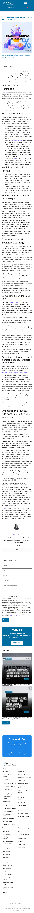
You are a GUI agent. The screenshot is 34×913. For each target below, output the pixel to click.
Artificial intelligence (8, 879)
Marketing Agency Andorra (7, 790)
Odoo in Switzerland (8, 821)
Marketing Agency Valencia (7, 780)
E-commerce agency (8, 811)
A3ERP (4, 871)
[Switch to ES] (27, 8)
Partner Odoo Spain (8, 865)
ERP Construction (7, 874)
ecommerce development (9, 808)
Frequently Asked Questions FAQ (22, 837)
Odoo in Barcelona (7, 860)
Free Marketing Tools (23, 834)
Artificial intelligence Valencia (8, 883)
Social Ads (4, 55)
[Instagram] (5, 768)
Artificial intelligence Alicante (8, 887)
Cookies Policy (21, 847)
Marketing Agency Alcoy (9, 793)
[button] (30, 66)
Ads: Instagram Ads (16, 140)
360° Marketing (22, 802)
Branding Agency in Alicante (23, 791)
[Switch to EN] (30, 8)
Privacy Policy (21, 844)
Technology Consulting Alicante (8, 837)
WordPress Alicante (23, 813)
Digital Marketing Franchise (7, 814)
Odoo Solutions (6, 831)
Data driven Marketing (8, 818)
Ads (6, 93)
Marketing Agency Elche (9, 786)
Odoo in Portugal (7, 863)
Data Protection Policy (16, 615)
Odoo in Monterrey (7, 868)
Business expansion (23, 808)
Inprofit (5, 508)
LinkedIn (16, 158)
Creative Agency (22, 780)
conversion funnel (13, 302)
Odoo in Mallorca (7, 854)
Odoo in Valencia (7, 848)
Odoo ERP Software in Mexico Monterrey (8, 842)
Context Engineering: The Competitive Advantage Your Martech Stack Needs (16, 685)
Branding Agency (22, 795)
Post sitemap (6, 895)
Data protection (12, 596)
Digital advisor (6, 834)
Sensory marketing (23, 774)
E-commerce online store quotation (9, 804)
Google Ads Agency (23, 783)
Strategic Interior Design (9, 824)
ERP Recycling (6, 877)
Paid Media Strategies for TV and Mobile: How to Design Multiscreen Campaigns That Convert (16, 718)
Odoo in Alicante (7, 846)
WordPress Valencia (23, 810)
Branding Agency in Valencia (23, 786)
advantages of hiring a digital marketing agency (15, 372)
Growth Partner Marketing (24, 816)
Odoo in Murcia (6, 851)
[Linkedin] (17, 550)
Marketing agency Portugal (7, 797)
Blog (19, 831)
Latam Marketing (7, 801)
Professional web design (24, 777)
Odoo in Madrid (6, 857)
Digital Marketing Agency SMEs (24, 798)
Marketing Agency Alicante (7, 775)
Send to (5, 620)
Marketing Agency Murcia (9, 783)
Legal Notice (21, 841)
